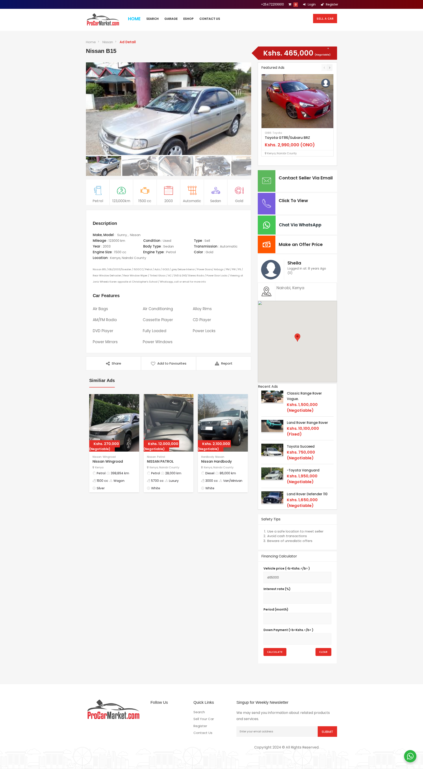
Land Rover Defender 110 (307, 494)
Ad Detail (128, 42)
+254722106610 (272, 4)
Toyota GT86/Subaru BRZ (287, 137)
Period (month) (275, 609)
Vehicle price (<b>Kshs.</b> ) (286, 568)
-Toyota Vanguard (303, 470)
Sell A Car (325, 18)
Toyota (277, 133)
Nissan (107, 42)
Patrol (161, 457)
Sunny (122, 235)
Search (152, 19)
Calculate (275, 652)
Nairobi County (134, 257)
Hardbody (207, 457)
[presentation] (324, 67)
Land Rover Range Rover (307, 422)
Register (331, 4)
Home (134, 19)
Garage (171, 19)
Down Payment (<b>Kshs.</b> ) (288, 630)
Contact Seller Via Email (306, 178)
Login (311, 4)
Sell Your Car (203, 719)
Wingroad (109, 457)
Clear (323, 652)
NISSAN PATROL (160, 461)
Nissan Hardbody (216, 461)
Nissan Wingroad (108, 461)
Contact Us (209, 19)
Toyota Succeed (301, 446)
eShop (188, 19)
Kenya (115, 257)
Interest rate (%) (277, 589)
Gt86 (268, 133)
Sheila (294, 263)
